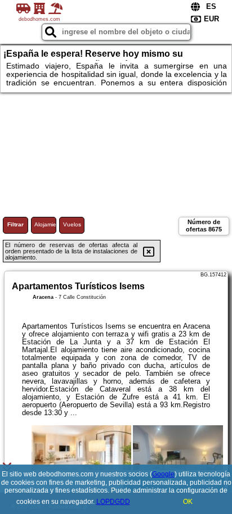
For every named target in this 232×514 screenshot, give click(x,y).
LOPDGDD (113, 502)
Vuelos (72, 224)
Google (163, 474)
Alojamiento (45, 224)
